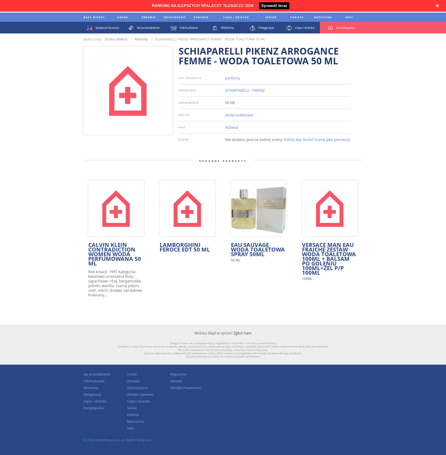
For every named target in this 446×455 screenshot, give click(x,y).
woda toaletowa (239, 115)
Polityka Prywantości (186, 388)
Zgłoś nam (242, 333)
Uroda (132, 374)
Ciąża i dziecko (95, 401)
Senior (132, 408)
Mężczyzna (135, 421)
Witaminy (91, 388)
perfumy (232, 78)
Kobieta (133, 414)
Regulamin (178, 374)
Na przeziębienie (97, 374)
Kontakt (176, 381)
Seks (130, 428)
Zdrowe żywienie (140, 394)
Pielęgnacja (92, 394)
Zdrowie (133, 381)
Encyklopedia (94, 408)
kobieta (231, 127)
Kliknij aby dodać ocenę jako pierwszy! (317, 139)
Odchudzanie (94, 381)
